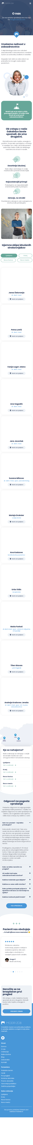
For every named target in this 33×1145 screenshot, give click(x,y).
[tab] (9, 256)
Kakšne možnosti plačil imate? (13, 897)
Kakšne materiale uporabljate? (14, 880)
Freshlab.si (19, 1111)
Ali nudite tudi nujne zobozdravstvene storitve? (12, 874)
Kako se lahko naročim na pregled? (12, 868)
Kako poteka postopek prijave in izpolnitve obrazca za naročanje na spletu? (15, 891)
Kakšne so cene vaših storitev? (14, 884)
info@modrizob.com (17, 20)
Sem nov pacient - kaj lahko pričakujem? (12, 824)
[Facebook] (3, 1038)
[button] (30, 3)
